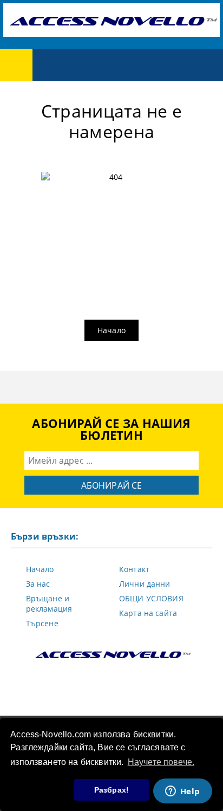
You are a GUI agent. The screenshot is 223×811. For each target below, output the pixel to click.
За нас (38, 584)
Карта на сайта (148, 613)
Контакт (134, 569)
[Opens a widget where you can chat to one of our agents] (182, 792)
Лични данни (144, 584)
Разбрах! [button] (111, 790)
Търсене (42, 623)
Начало (111, 330)
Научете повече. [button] (161, 762)
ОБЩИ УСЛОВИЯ (151, 598)
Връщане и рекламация (49, 603)
